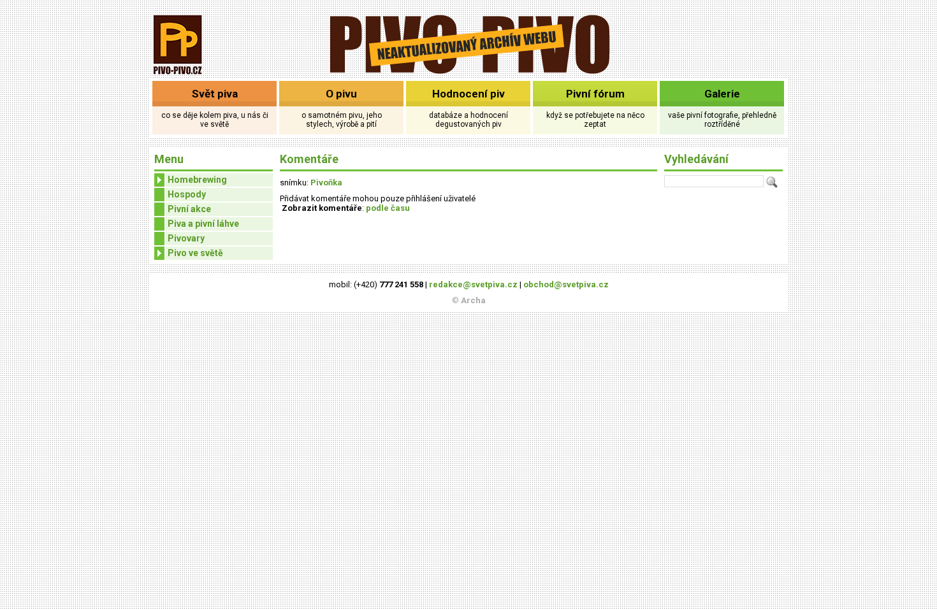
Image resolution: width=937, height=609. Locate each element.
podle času (388, 208)
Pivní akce (189, 209)
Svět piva (215, 93)
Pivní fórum (595, 93)
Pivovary (186, 238)
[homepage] (469, 71)
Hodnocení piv (468, 93)
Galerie (722, 93)
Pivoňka (326, 182)
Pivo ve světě (195, 253)
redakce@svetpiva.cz (473, 284)
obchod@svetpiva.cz (566, 284)
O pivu (341, 93)
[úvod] (178, 75)
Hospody (187, 194)
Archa (473, 300)
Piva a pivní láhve (203, 224)
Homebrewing (197, 180)
